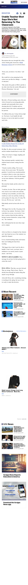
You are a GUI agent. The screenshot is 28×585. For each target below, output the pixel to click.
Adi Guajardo (10, 53)
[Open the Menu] (2, 2)
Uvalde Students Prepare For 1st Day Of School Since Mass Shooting (13, 145)
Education (6, 13)
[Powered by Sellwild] (24, 419)
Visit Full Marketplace (21, 331)
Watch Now (23, 2)
